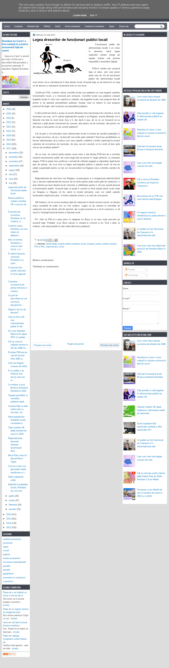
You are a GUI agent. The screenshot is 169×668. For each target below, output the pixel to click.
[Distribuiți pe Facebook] (56, 240)
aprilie (12, 496)
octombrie (14, 161)
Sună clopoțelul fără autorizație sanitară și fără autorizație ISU (149, 426)
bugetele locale (79, 244)
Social (57, 26)
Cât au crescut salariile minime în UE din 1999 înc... (18, 344)
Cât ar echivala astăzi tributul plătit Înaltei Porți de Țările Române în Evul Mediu (151, 476)
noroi (5, 622)
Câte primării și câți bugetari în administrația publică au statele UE (150, 116)
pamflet (6, 566)
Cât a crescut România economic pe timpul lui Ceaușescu (148, 182)
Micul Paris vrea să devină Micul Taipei (17, 458)
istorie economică (11, 558)
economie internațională (14, 562)
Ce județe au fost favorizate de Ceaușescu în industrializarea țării (150, 232)
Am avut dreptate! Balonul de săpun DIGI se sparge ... (18, 334)
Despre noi (123, 26)
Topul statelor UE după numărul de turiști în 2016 (17, 430)
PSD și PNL (39, 247)
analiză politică (64, 244)
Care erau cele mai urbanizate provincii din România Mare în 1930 (151, 248)
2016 (9, 514)
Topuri (111, 26)
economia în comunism (14, 577)
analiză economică (12, 539)
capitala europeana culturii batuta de (15, 639)
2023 (9, 122)
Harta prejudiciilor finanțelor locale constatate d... (17, 420)
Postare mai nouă (42, 345)
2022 (9, 126)
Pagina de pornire (75, 344)
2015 (9, 518)
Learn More (80, 15)
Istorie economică (72, 26)
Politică (47, 26)
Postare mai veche (109, 345)
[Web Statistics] (9, 654)
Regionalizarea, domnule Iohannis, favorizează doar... (15, 444)
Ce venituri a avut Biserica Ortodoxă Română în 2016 (18, 387)
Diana (6, 592)
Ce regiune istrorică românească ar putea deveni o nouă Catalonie (151, 215)
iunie (11, 179)
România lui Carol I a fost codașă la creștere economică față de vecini (151, 132)
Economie (18, 26)
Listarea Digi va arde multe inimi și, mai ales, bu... (18, 409)
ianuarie (13, 509)
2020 (9, 135)
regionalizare (52, 247)
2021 (9, 131)
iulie (11, 174)
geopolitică (8, 573)
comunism (8, 581)
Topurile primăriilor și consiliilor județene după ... (18, 398)
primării (113, 244)
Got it (93, 15)
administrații (51, 244)
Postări (131, 269)
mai (11, 183)
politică (105, 244)
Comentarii (132, 275)
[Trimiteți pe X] (53, 240)
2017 (9, 148)
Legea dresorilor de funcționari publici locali (17, 190)
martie (12, 500)
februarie (13, 504)
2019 (9, 140)
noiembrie (14, 157)
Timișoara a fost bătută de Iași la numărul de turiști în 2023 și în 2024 (149, 492)
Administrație (33, 26)
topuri (5, 546)
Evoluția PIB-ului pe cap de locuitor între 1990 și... (17, 355)
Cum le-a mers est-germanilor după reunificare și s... (17, 469)
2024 (9, 118)
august (12, 170)
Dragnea (91, 244)
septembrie (14, 165)
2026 (9, 109)
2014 (9, 523)
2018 (9, 144)
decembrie (14, 152)
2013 (9, 527)
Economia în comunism (94, 26)
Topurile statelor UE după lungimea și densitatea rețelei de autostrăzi (151, 410)
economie (7, 543)
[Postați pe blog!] (50, 240)
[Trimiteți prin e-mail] (47, 240)
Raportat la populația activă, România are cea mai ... (18, 487)
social (61, 247)
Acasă (7, 26)
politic (98, 244)
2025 (9, 113)
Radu (5, 609)
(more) (6, 605)
